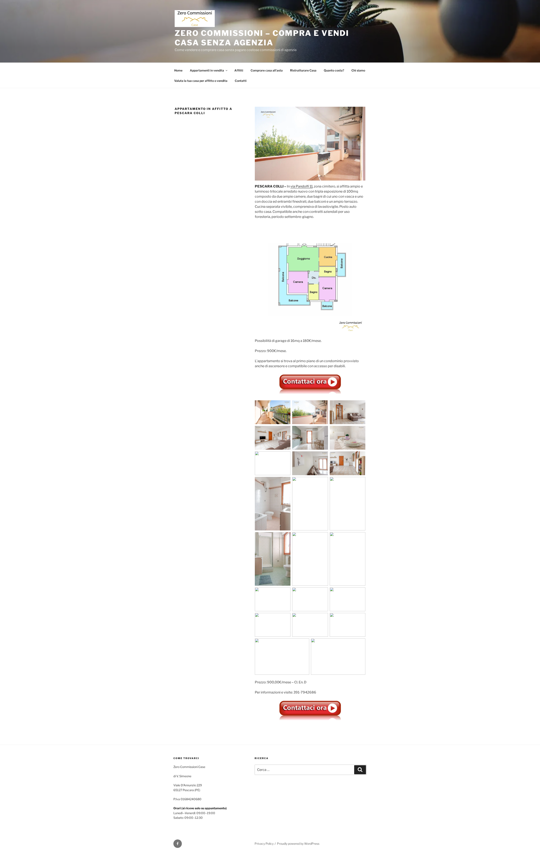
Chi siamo (358, 70)
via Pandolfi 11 (301, 186)
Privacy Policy (264, 843)
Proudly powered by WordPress (298, 843)
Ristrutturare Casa (303, 70)
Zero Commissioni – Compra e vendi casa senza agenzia (262, 37)
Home (178, 70)
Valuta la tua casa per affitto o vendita (200, 80)
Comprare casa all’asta (267, 70)
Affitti (238, 70)
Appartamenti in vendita (207, 70)
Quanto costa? (334, 70)
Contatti (241, 80)
